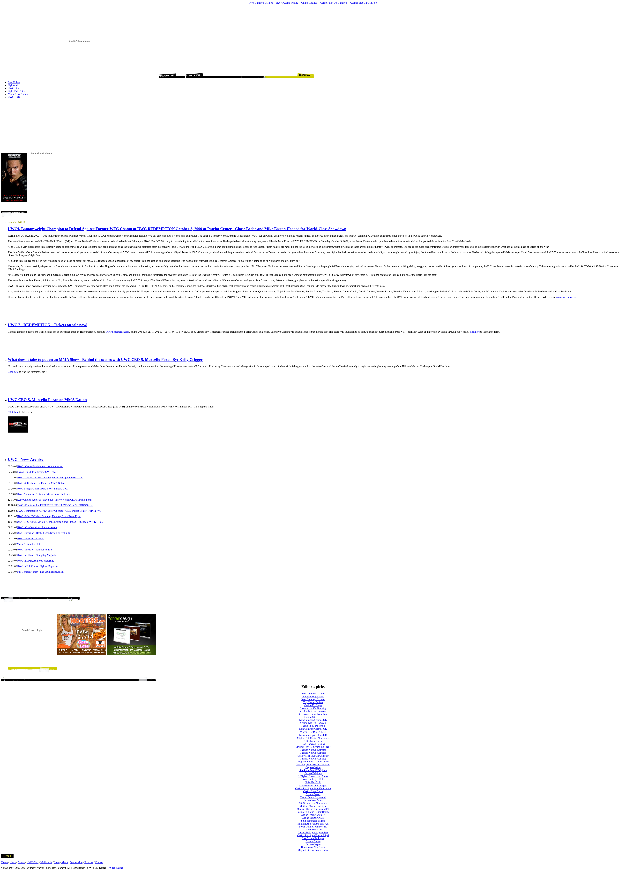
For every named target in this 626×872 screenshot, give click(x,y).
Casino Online (313, 841)
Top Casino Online (313, 702)
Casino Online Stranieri (313, 814)
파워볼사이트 (313, 782)
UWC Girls (14, 97)
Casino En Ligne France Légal (313, 835)
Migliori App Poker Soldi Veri (313, 823)
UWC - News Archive (26, 459)
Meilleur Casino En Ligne (313, 806)
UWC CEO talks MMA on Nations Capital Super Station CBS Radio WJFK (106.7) (60, 521)
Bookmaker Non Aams (313, 847)
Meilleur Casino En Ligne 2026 (313, 809)
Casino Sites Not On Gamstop (313, 755)
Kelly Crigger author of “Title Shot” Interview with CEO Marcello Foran (54, 499)
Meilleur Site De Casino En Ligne (313, 746)
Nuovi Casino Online (287, 2)
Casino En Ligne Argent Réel (313, 832)
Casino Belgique (313, 773)
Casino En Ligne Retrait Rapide (313, 812)
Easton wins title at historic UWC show (37, 472)
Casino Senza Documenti (313, 797)
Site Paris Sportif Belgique (313, 770)
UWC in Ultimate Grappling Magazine (37, 555)
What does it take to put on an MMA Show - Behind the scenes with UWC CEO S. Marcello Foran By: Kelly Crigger (105, 359)
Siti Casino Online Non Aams (313, 714)
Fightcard (13, 85)
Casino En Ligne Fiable (313, 725)
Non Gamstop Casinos (261, 2)
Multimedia (46, 862)
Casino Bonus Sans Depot (313, 785)
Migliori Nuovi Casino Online (313, 761)
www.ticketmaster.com (117, 331)
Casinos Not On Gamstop (333, 2)
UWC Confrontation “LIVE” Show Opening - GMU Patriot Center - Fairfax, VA (59, 510)
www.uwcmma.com (566, 297)
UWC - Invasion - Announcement (34, 549)
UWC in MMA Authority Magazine (35, 560)
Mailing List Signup (18, 94)
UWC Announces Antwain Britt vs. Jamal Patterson (43, 494)
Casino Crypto (313, 844)
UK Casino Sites (313, 741)
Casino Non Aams (313, 800)
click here (475, 331)
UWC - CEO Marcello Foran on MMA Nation (41, 483)
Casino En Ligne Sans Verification (313, 788)
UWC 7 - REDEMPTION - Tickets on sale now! (47, 325)
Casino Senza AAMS (313, 817)
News (13, 862)
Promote (88, 862)
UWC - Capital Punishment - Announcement (40, 466)
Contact (99, 862)
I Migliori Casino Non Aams (313, 776)
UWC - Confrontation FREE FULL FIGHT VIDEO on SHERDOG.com (55, 505)
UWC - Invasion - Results (30, 538)
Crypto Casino (313, 767)
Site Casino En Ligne (313, 838)
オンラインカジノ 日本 (313, 731)
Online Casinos (309, 2)
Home (4, 862)
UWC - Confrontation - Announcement (37, 527)
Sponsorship (76, 862)
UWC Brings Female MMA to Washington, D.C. (42, 488)
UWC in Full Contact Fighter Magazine (37, 566)
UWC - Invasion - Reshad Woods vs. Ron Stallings (43, 533)
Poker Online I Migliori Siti (313, 826)
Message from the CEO (29, 544)
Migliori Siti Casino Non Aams (313, 738)
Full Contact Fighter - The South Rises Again (40, 571)
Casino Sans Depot (313, 791)
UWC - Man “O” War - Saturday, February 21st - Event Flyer (49, 516)
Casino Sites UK (313, 717)
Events (21, 862)
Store (57, 862)
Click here (13, 371)
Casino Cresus (313, 794)
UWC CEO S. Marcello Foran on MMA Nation (47, 400)
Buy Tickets (14, 82)
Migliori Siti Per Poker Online (313, 850)
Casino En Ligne (313, 705)
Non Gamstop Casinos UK (313, 720)
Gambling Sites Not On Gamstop (313, 764)
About (64, 862)
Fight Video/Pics (16, 91)
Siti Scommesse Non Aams (313, 803)
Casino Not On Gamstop (313, 711)
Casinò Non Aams (313, 829)
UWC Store (14, 88)
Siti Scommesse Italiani (313, 820)
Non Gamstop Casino (313, 696)
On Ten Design (116, 867)
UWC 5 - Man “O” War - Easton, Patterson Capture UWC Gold (50, 477)
